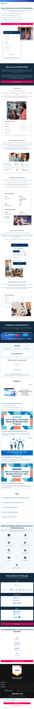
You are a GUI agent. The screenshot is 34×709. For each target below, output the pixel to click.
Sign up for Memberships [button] (17, 81)
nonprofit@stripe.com (13, 375)
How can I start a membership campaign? (10, 507)
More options (5, 707)
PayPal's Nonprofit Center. (24, 375)
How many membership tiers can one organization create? (13, 502)
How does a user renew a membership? (10, 516)
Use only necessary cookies (17, 705)
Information (3, 682)
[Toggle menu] (31, 3)
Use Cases (3, 684)
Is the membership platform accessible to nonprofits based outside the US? (16, 497)
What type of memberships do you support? (10, 512)
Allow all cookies (17, 703)
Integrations (3, 686)
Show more (5, 701)
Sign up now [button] (17, 623)
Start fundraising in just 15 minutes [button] (17, 661)
